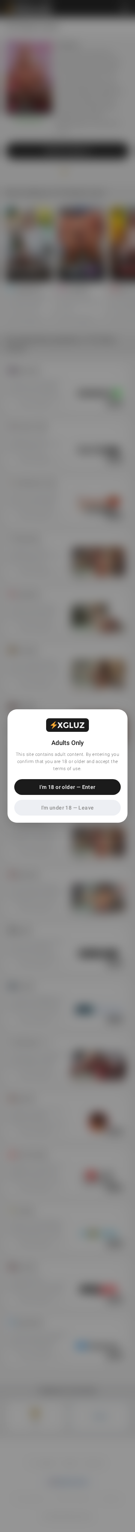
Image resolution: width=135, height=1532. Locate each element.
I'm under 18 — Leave (67, 808)
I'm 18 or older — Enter (67, 787)
